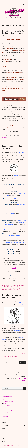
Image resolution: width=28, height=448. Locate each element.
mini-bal (15, 288)
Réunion (18, 285)
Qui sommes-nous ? (7, 410)
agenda (22, 285)
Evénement (14, 285)
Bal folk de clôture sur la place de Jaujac (13, 296)
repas (21, 355)
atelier (8, 286)
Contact (6, 412)
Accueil (4, 422)
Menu (24, 4)
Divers (3, 438)
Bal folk (7, 285)
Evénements (5, 399)
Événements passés (9, 401)
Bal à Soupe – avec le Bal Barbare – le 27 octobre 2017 (13, 33)
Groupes (5, 403)
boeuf (20, 286)
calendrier (23, 286)
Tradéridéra (10, 289)
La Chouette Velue (9, 407)
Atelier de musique (18, 353)
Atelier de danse (18, 284)
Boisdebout (7, 405)
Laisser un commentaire (6, 140)
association (4, 286)
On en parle (7, 414)
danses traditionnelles (6, 288)
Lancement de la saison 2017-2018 (12, 147)
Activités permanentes (8, 396)
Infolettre (4, 441)
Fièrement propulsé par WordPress (13, 445)
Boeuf (10, 285)
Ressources (5, 416)
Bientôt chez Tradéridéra (8, 398)
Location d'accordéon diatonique (10, 409)
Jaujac (12, 288)
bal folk (17, 286)
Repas (8, 355)
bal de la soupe (12, 286)
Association (13, 284)
